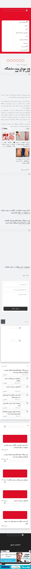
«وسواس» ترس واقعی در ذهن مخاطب (17, 267)
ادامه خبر (5, 374)
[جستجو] (3, 321)
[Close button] (30, 551)
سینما (26, 25)
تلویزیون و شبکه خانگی (22, 32)
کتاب (26, 29)
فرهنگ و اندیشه (24, 39)
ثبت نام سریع (8, 560)
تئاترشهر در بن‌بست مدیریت (13, 386)
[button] (23, 60)
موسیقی (25, 43)
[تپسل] (1, 564)
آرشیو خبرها (4, 366)
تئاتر (26, 36)
